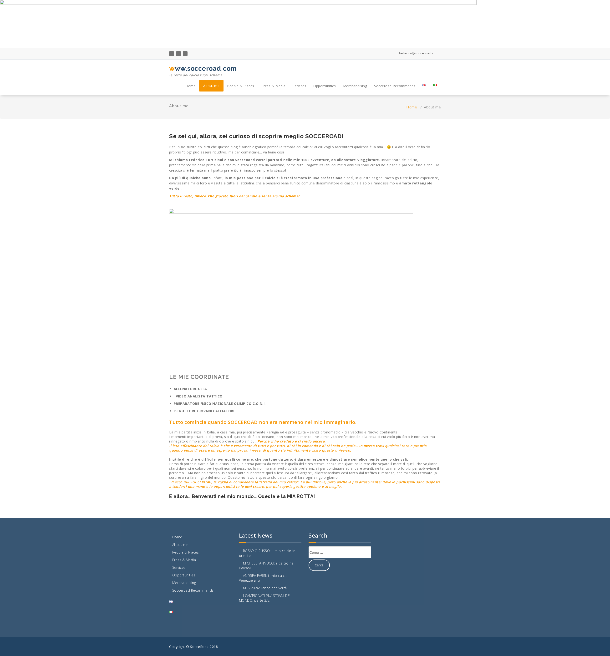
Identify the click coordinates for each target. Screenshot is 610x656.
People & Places (240, 86)
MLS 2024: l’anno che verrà (265, 588)
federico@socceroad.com (418, 53)
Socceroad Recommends (394, 86)
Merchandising (355, 86)
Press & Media (273, 86)
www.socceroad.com (203, 71)
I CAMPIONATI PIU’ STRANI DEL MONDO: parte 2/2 (265, 598)
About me (211, 85)
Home (191, 86)
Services (299, 86)
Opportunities (324, 86)
